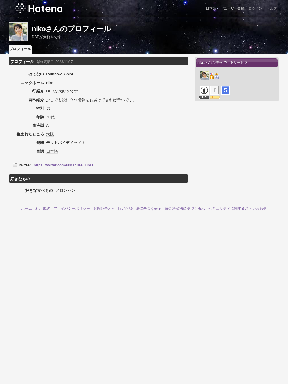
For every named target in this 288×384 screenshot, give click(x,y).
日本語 (211, 8)
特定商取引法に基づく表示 (139, 208)
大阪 (50, 134)
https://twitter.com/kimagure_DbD (63, 165)
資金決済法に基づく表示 (185, 208)
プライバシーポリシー (71, 208)
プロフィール (20, 49)
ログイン (255, 8)
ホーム (26, 208)
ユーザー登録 (234, 8)
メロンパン (65, 190)
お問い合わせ (104, 208)
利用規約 (42, 208)
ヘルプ (272, 8)
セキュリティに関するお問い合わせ (237, 208)
